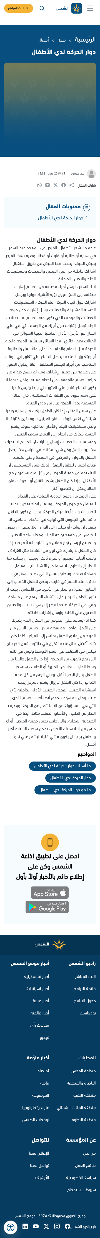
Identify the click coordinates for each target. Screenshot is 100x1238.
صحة (62, 40)
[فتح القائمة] (90, 8)
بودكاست (88, 1013)
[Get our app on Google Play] (50, 908)
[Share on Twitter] (57, 185)
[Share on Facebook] (65, 185)
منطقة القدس (83, 1071)
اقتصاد (43, 1071)
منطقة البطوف (83, 1120)
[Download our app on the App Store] (50, 893)
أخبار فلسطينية (36, 976)
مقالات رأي (39, 1025)
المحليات (87, 1058)
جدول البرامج (85, 1001)
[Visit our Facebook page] (67, 1227)
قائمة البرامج (85, 989)
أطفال (44, 40)
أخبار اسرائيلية (37, 989)
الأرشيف (42, 1178)
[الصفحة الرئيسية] (68, 8)
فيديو (44, 1037)
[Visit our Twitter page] (49, 1227)
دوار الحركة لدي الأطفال (60, 218)
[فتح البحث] (42, 8)
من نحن (89, 1153)
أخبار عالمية (40, 1013)
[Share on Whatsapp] (41, 185)
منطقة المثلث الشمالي (76, 1107)
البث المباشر (16, 8)
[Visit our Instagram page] (59, 1227)
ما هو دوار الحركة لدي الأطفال (65, 790)
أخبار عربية (41, 1001)
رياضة (44, 1083)
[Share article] (73, 185)
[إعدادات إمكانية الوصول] (10, 1227)
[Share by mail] (49, 185)
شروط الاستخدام (81, 1190)
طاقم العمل (85, 1165)
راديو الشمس (82, 963)
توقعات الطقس (35, 1120)
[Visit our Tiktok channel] (17, 1227)
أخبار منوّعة (38, 1058)
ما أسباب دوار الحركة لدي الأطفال (62, 766)
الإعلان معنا (39, 1153)
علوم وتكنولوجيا (35, 1107)
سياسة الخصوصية (81, 1178)
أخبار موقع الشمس (30, 963)
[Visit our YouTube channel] (38, 1227)
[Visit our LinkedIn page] (27, 1227)
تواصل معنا (39, 1165)
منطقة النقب (84, 1095)
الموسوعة (40, 1095)
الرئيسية (85, 40)
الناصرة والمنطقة (81, 1083)
